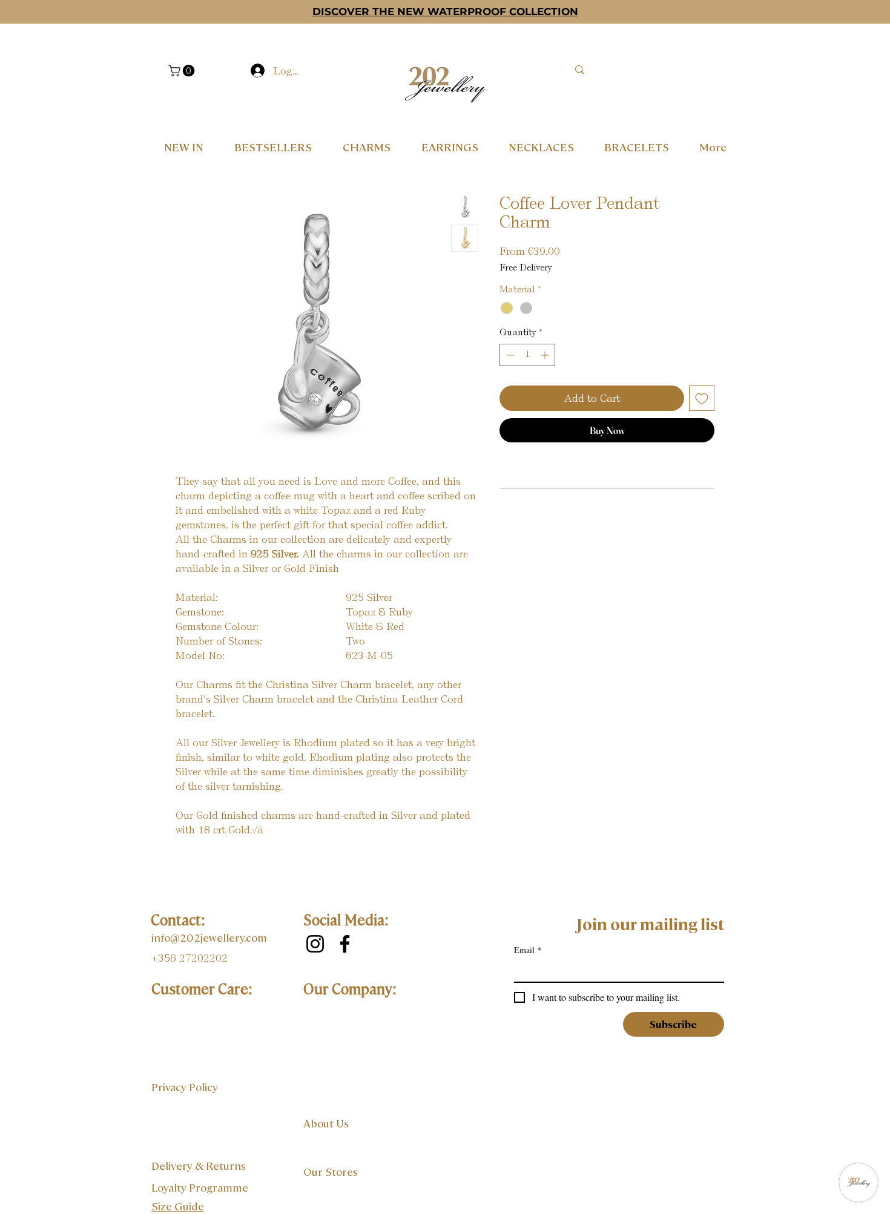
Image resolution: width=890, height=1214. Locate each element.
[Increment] (545, 355)
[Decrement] (508, 355)
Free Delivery (525, 267)
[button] (182, 71)
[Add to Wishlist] (701, 398)
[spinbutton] (527, 355)
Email (527, 950)
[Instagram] (315, 944)
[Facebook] (345, 944)
